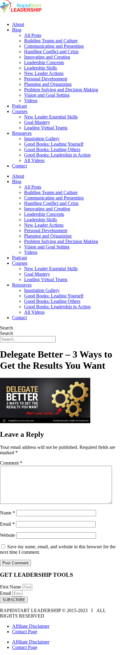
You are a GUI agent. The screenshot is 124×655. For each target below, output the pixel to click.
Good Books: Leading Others (52, 149)
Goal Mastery (37, 122)
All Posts (32, 35)
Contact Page (24, 631)
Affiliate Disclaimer (30, 626)
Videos (30, 100)
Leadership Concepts (44, 62)
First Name (11, 586)
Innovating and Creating (47, 57)
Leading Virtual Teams (45, 127)
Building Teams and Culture (51, 40)
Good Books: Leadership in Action (57, 154)
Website (7, 535)
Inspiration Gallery (42, 138)
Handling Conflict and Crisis (51, 51)
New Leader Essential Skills (51, 116)
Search (6, 327)
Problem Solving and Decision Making (61, 89)
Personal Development (45, 78)
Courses (19, 111)
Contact (19, 165)
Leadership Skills (40, 67)
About (18, 24)
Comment (11, 462)
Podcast (19, 106)
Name (7, 512)
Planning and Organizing (48, 84)
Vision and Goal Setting (47, 95)
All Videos (34, 160)
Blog (16, 29)
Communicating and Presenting (54, 46)
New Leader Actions (44, 73)
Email (7, 524)
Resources (22, 133)
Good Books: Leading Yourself (53, 144)
